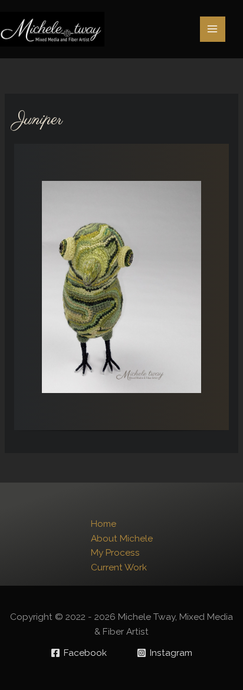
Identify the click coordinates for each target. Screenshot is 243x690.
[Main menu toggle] (212, 29)
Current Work (119, 567)
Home (103, 523)
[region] (121, 292)
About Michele (122, 538)
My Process (115, 552)
